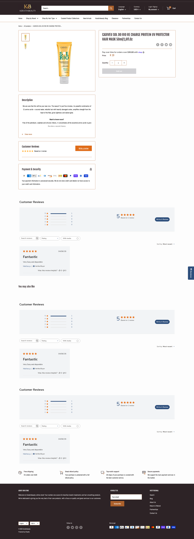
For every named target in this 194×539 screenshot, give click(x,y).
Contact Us (138, 18)
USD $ (33, 523)
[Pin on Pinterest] (162, 44)
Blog (151, 498)
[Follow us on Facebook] (68, 527)
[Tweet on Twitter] (166, 44)
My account (153, 9)
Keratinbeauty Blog (101, 18)
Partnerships (126, 18)
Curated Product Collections (70, 18)
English (22, 523)
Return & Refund (155, 506)
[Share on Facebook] (157, 44)
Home (20, 18)
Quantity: (105, 63)
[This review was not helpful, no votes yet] (64, 270)
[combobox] (50, 238)
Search (152, 495)
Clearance (115, 18)
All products (27, 26)
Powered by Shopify (24, 532)
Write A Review (162, 219)
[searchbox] (27, 238)
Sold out (119, 71)
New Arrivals (87, 18)
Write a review (83, 148)
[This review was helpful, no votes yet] (59, 270)
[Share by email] (170, 44)
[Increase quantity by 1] (124, 62)
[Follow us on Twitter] (72, 527)
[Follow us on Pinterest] (81, 527)
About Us (153, 502)
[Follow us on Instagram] (76, 527)
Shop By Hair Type (48, 18)
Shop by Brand (31, 18)
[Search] (111, 8)
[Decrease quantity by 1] (112, 62)
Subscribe (117, 503)
